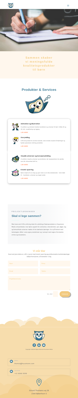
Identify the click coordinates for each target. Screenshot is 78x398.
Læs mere (24, 132)
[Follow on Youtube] (43, 345)
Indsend (65, 294)
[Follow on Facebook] (34, 345)
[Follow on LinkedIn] (39, 345)
